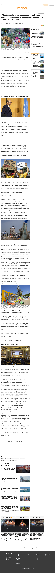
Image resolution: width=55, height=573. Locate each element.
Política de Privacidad (47, 555)
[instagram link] (10, 558)
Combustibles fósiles (4, 460)
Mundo (2, 12)
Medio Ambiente (22, 458)
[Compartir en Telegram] (26, 52)
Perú (37, 559)
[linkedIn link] (10, 559)
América (18, 554)
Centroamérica (18, 562)
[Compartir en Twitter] (23, 52)
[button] (29, 52)
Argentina (37, 554)
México (18, 559)
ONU (14, 458)
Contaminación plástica (8, 458)
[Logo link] (22, 8)
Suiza (17, 458)
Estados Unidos (18, 558)
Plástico (2, 458)
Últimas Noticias (18, 563)
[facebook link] (6, 558)
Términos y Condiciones (47, 554)
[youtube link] (6, 559)
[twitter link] (8, 558)
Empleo (28, 554)
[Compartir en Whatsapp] (19, 52)
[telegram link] (8, 559)
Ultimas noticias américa (12, 460)
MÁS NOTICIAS (15, 514)
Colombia (18, 555)
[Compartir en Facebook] (21, 52)
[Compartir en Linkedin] (25, 52)
